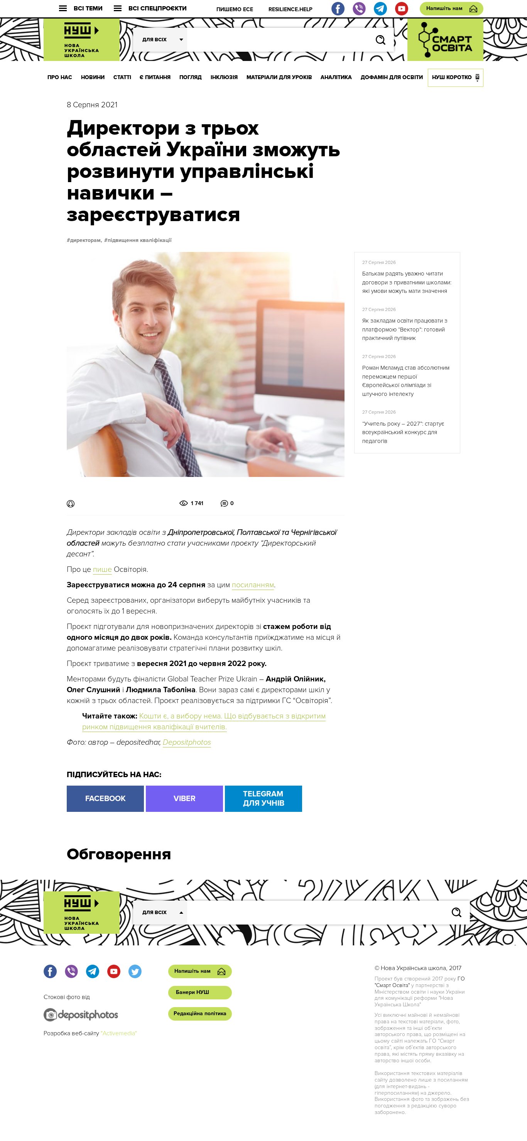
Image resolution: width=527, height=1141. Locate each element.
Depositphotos (187, 742)
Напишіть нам (444, 8)
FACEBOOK (105, 798)
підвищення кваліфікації (140, 240)
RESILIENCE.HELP (290, 9)
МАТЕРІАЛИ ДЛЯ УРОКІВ (279, 77)
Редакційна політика (200, 1013)
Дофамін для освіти (392, 77)
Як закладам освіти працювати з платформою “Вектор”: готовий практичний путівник (405, 329)
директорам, (86, 240)
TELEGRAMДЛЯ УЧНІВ (263, 798)
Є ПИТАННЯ (155, 77)
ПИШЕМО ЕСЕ (234, 9)
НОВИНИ (93, 77)
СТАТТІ (122, 77)
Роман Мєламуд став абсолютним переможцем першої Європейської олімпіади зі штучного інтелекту (405, 380)
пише (102, 569)
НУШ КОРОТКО (452, 77)
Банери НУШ (192, 992)
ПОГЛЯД (190, 77)
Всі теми (88, 8)
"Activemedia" (119, 1033)
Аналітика (336, 77)
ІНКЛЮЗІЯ (224, 77)
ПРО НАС (59, 77)
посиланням (253, 585)
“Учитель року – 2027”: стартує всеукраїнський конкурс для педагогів (403, 432)
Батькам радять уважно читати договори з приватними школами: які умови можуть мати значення (406, 282)
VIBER (185, 798)
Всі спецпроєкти (157, 8)
